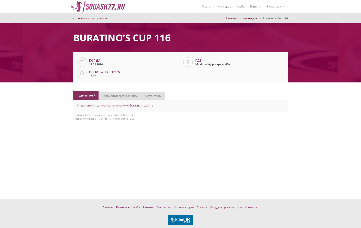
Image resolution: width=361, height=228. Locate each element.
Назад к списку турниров (91, 18)
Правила (202, 207)
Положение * (86, 95)
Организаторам (184, 207)
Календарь (224, 6)
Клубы (241, 6)
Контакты (251, 207)
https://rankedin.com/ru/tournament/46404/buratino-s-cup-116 (115, 105)
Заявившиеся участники (120, 96)
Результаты (153, 96)
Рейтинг (255, 6)
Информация (274, 6)
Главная (207, 6)
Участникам (163, 207)
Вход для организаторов (226, 207)
